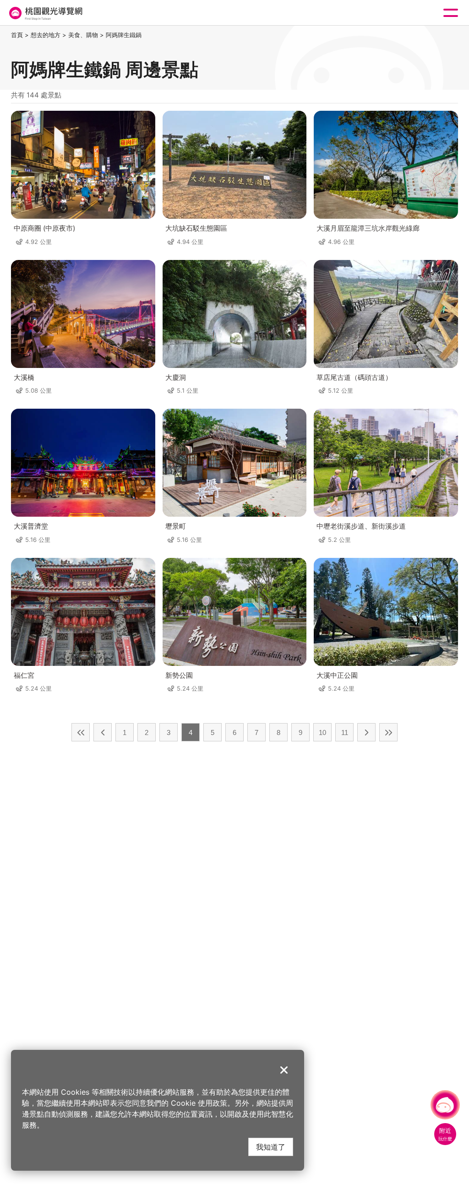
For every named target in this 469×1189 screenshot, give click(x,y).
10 (322, 732)
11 (344, 732)
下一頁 (366, 732)
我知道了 (270, 1146)
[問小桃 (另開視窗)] (445, 1104)
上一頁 (102, 732)
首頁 (17, 34)
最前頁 (80, 732)
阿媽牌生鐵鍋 (124, 34)
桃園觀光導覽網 (44, 13)
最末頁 (388, 732)
